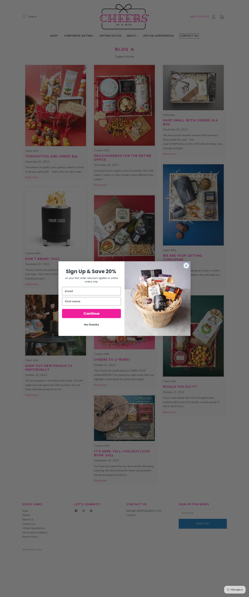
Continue (92, 313)
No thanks (91, 325)
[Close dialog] (186, 266)
